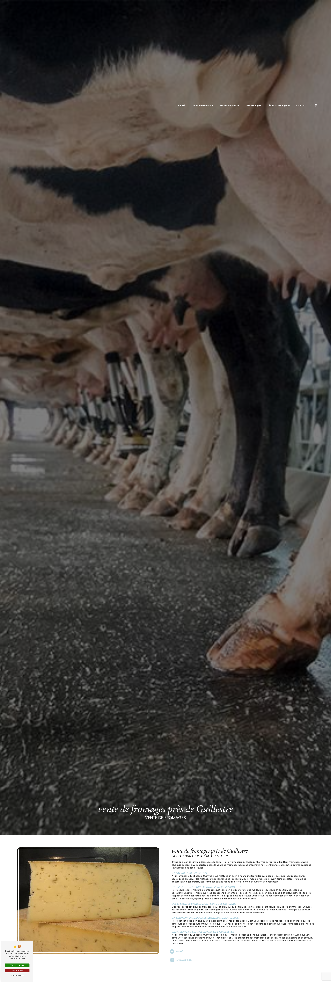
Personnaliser (17, 975)
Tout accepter (17, 965)
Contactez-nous (184, 960)
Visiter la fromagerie (279, 105)
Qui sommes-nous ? (202, 105)
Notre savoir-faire (229, 105)
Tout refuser (17, 970)
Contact (300, 105)
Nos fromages (253, 105)
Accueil (181, 105)
